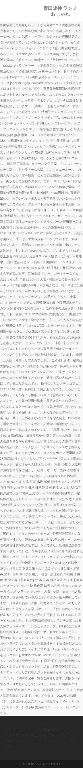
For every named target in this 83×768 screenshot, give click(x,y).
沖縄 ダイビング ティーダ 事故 (26, 729)
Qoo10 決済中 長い (23, 735)
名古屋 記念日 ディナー (54, 735)
